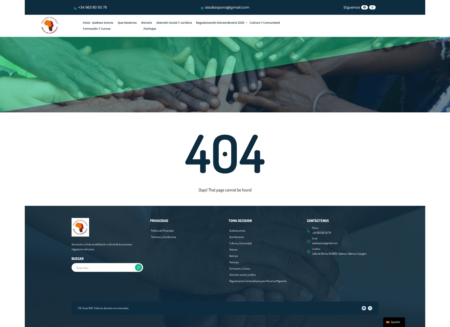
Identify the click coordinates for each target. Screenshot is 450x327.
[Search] (138, 267)
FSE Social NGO (85, 308)
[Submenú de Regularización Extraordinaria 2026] (247, 22)
